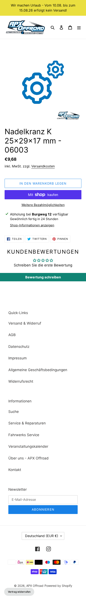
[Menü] (79, 27)
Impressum (17, 358)
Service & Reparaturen (27, 423)
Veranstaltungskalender (28, 446)
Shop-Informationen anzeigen (32, 225)
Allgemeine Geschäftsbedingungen (37, 370)
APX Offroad (34, 585)
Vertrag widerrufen (19, 591)
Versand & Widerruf (24, 323)
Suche (13, 412)
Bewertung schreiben (43, 277)
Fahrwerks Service (23, 435)
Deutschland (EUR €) (41, 536)
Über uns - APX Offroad (28, 458)
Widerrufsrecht (20, 381)
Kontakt (14, 470)
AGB (12, 335)
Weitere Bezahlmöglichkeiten (43, 205)
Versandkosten (43, 166)
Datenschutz (18, 346)
